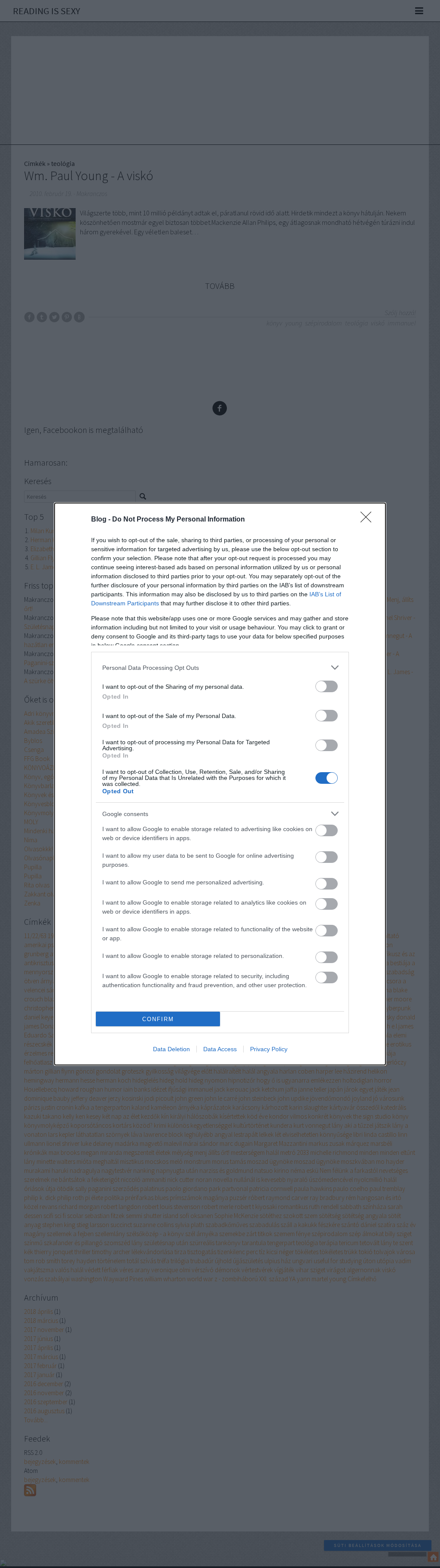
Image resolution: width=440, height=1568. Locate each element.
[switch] (326, 686)
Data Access (220, 1049)
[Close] (369, 520)
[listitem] (220, 667)
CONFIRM (158, 1019)
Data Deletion (171, 1049)
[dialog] (220, 784)
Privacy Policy (268, 1049)
